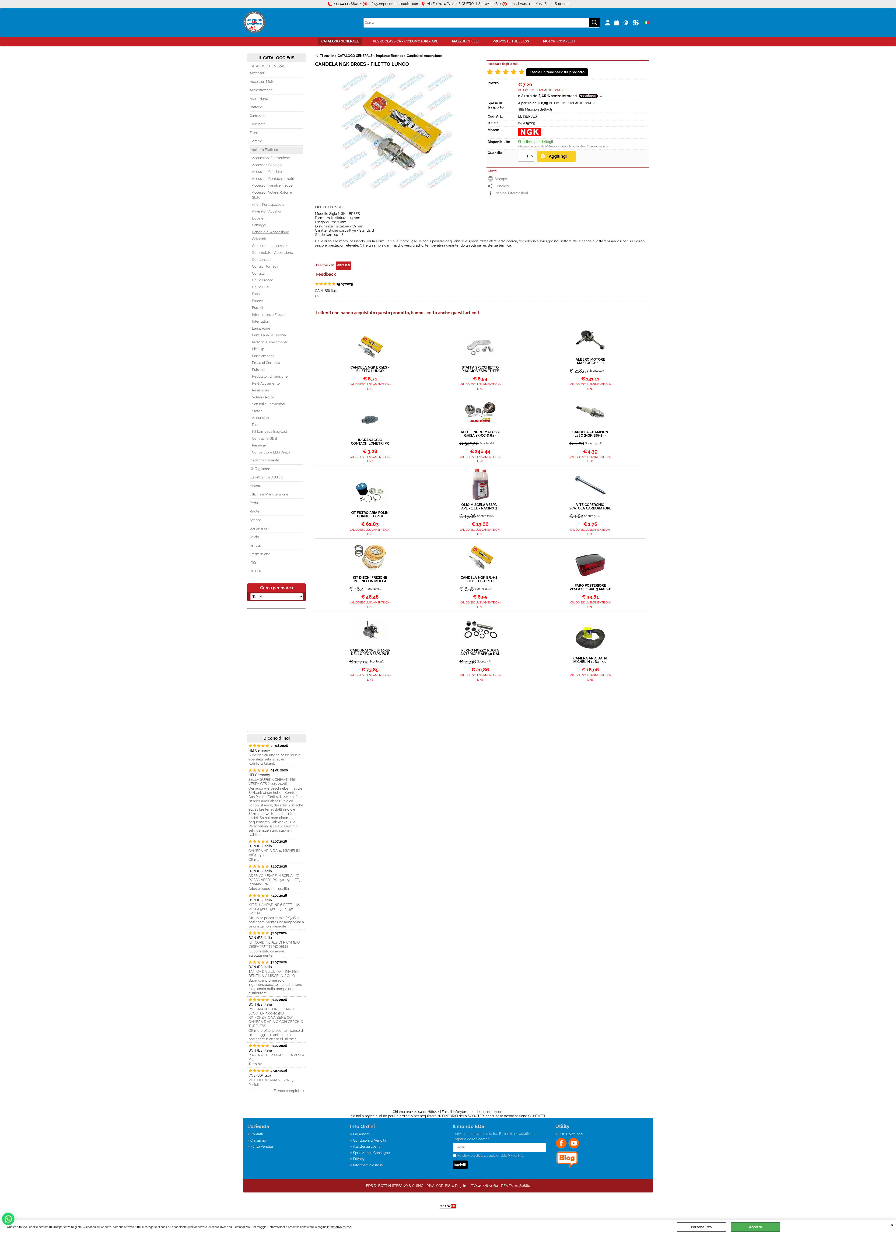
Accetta (755, 1227)
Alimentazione (261, 90)
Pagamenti (361, 1134)
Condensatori (262, 260)
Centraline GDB (264, 438)
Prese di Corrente (266, 363)
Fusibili (257, 308)
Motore (255, 486)
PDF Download (570, 1134)
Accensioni (261, 418)
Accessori (257, 73)
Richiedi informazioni (511, 193)
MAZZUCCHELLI (465, 41)
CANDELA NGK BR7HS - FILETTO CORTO (480, 579)
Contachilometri (265, 266)
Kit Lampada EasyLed (269, 431)
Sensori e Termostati (268, 404)
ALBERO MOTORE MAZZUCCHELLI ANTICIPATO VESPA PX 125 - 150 (590, 361)
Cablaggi (259, 225)
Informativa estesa (339, 1227)
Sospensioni (259, 528)
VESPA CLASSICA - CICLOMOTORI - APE (405, 41)
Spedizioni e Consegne (371, 1153)
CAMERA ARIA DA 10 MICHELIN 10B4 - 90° (274, 853)
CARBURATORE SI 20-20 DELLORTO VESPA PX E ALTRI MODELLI (370, 652)
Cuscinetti (258, 124)
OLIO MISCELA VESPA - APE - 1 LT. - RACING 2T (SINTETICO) (480, 506)
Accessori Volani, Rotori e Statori (272, 195)
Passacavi (259, 445)
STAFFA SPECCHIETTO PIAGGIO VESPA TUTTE (480, 369)
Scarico (255, 520)
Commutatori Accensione (272, 253)
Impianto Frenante (264, 460)
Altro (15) (343, 265)
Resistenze (261, 390)
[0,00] (617, 22)
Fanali (256, 294)
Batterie (256, 107)
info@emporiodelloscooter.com (478, 1112)
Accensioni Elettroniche (271, 158)
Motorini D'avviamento (270, 342)
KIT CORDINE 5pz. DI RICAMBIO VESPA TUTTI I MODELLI (274, 944)
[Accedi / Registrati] (608, 22)
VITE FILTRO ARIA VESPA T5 (271, 1080)
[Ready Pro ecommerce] (448, 1206)
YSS (253, 562)
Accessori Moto (262, 82)
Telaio (254, 537)
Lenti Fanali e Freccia (269, 335)
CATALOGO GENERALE (340, 41)
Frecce (257, 301)
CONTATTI (536, 1116)
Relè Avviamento (266, 383)
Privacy (358, 1159)
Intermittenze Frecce (269, 315)
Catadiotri (259, 239)
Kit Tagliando (260, 469)
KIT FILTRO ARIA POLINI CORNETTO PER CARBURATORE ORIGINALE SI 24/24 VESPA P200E (369, 514)
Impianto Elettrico (264, 150)
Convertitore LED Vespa (271, 452)
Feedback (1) (325, 265)
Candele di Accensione (270, 232)
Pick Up (258, 349)
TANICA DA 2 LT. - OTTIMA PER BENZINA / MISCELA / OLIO (273, 973)
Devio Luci (260, 287)
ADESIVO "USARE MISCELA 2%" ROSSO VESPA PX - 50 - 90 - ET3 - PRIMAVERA (275, 880)
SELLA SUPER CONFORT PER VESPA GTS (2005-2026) (272, 781)
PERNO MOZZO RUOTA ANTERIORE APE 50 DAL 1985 (480, 652)
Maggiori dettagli (538, 109)
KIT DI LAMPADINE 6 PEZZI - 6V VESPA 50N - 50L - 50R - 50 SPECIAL (274, 909)
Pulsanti (258, 370)
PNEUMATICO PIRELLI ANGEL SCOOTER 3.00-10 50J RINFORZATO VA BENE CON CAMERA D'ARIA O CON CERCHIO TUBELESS (275, 1017)
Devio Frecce (262, 280)
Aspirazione (259, 99)
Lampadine (261, 328)
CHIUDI (892, 1224)
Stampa (501, 179)
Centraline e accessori (269, 246)
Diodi (256, 425)
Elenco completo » (289, 1091)
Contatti (258, 273)
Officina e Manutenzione (269, 494)
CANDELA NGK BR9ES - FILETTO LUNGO (369, 369)
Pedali (254, 503)
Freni (254, 133)
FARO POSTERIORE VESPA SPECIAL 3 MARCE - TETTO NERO (590, 587)
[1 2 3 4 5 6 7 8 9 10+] (527, 157)
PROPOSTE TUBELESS (511, 41)
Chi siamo (258, 1140)
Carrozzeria (258, 116)
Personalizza (701, 1227)
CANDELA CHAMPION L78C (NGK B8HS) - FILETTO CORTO (590, 433)
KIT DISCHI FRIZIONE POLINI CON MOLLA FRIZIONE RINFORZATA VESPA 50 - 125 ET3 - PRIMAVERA (370, 579)
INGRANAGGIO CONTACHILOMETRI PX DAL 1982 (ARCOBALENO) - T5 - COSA (370, 441)
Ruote (254, 511)
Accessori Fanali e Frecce (272, 185)
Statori (257, 411)
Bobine (257, 218)
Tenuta (255, 545)
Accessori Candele (267, 172)
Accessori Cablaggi (267, 165)
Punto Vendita (261, 1146)
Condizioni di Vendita (369, 1140)
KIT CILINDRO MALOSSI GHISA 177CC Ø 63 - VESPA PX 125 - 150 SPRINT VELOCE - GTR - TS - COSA (480, 433)
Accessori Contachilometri (273, 179)
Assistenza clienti (366, 1146)
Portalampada (263, 356)
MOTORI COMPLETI (559, 41)
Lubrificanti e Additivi (266, 477)
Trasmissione (260, 554)
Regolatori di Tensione (270, 376)
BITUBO (256, 571)
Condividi (502, 186)
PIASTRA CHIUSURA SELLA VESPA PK (276, 1057)
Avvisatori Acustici (266, 211)
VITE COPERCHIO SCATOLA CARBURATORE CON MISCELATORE (590, 506)
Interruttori (260, 321)
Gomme (256, 141)
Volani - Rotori (263, 397)
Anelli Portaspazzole (268, 204)
